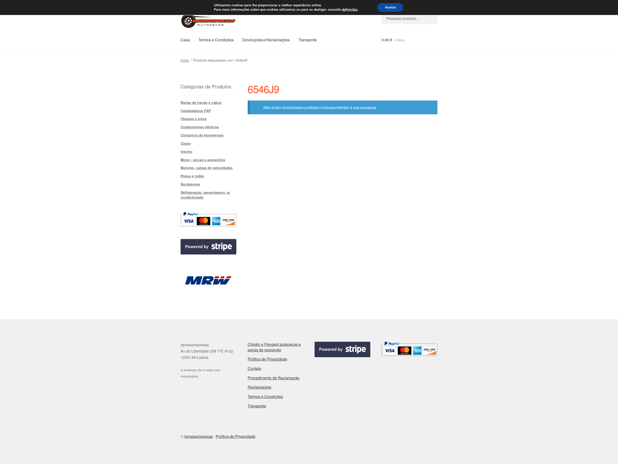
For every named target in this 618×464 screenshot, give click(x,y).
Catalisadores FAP (196, 110)
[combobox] (409, 18)
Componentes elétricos (200, 126)
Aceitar (390, 7)
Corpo (186, 143)
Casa (185, 40)
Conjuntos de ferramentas (202, 135)
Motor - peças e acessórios (203, 159)
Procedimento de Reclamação (274, 378)
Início (185, 60)
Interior (186, 151)
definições (350, 9)
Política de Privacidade (267, 359)
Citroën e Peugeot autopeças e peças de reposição (274, 347)
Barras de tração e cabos (201, 102)
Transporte (307, 40)
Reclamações (259, 387)
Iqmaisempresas (198, 436)
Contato (254, 368)
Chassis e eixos (194, 118)
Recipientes (190, 184)
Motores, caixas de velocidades (207, 167)
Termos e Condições (216, 40)
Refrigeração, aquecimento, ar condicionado (205, 195)
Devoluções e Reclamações (266, 40)
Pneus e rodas (192, 176)
